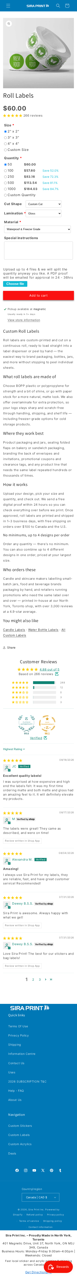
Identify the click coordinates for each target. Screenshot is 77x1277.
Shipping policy (52, 1221)
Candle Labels (14, 630)
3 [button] (40, 979)
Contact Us (16, 1063)
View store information (24, 320)
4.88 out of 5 (50, 669)
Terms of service (29, 1221)
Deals (12, 1153)
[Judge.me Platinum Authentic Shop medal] (26, 723)
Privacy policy (55, 1214)
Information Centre (22, 1053)
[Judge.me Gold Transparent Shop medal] (47, 723)
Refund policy (34, 1214)
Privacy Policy (18, 1035)
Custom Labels (19, 1135)
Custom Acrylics (20, 1144)
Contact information (41, 1227)
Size (7, 125)
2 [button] (33, 979)
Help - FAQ (16, 1090)
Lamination (13, 213)
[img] (12, 760)
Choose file (15, 284)
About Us (15, 1100)
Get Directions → (38, 1272)
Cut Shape (13, 204)
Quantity (11, 158)
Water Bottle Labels (43, 630)
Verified (36, 738)
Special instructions (21, 238)
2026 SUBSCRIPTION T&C (27, 1081)
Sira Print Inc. (36, 1209)
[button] (8, 5)
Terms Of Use (18, 1026)
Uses (11, 1072)
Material (11, 222)
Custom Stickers (20, 1125)
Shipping (14, 1044)
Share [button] (11, 647)
